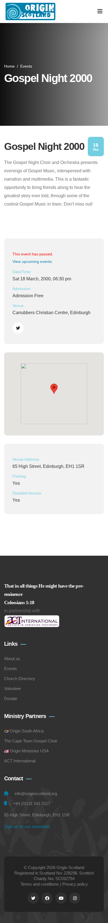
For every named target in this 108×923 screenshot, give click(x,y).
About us (12, 658)
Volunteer (12, 688)
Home (9, 66)
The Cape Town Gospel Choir (30, 741)
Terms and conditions (39, 884)
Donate (10, 698)
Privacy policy (75, 884)
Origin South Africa (26, 731)
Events (26, 66)
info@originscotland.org (36, 793)
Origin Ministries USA (29, 750)
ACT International (19, 760)
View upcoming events (32, 261)
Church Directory (19, 678)
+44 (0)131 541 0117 (31, 803)
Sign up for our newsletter (27, 826)
